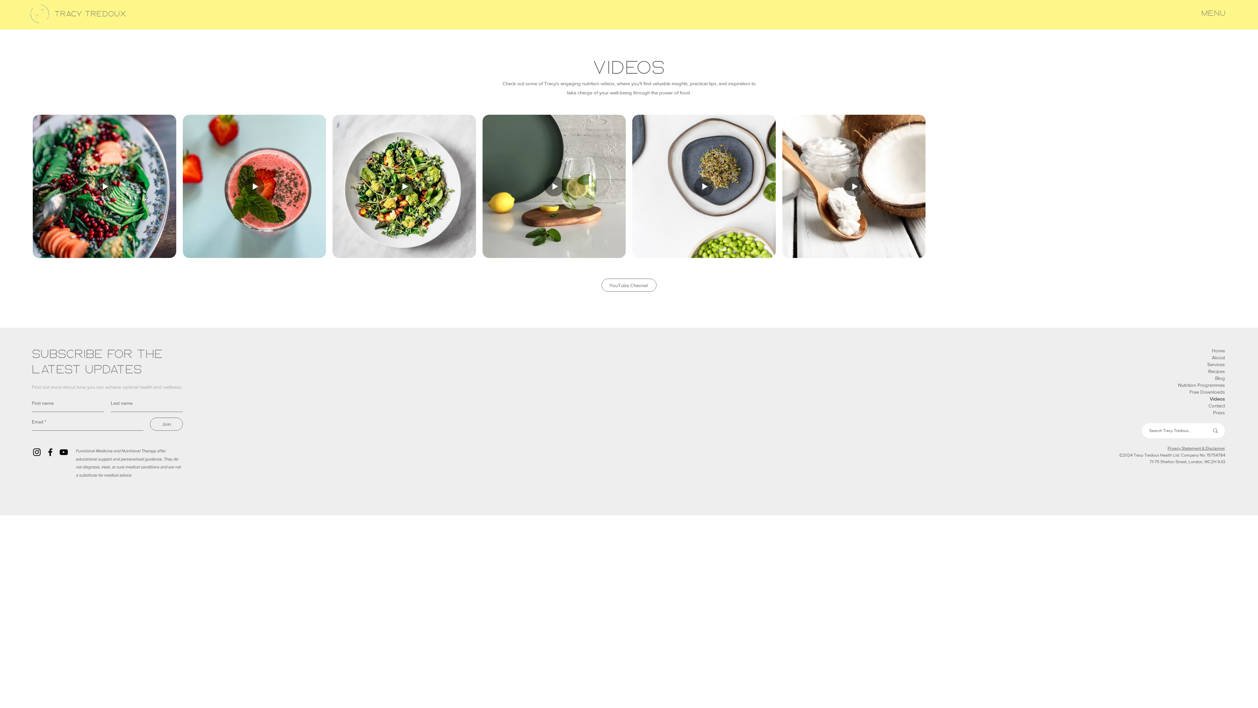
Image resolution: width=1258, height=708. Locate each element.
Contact (1217, 405)
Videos (1217, 399)
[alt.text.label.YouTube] (64, 452)
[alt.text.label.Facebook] (50, 452)
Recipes (1216, 371)
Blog (1220, 378)
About (1218, 357)
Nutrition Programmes (1201, 385)
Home (1218, 350)
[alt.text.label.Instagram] (37, 452)
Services (1216, 364)
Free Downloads (1207, 392)
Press (1219, 412)
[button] (1213, 13)
